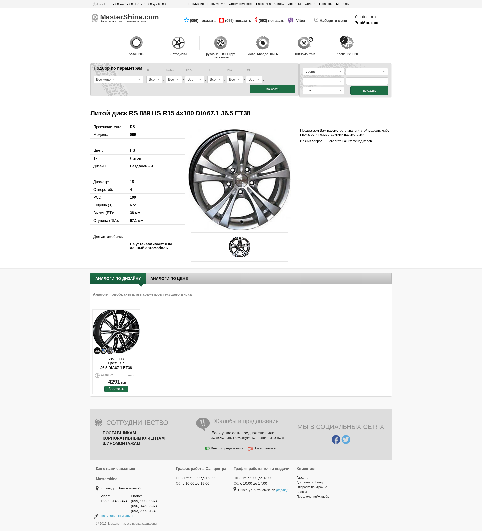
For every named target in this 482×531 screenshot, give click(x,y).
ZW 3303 (116, 359)
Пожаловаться (265, 448)
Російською (366, 23)
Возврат (303, 492)
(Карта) (282, 490)
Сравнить (107, 374)
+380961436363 (114, 501)
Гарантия (303, 477)
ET (248, 70)
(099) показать (238, 20)
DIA (229, 70)
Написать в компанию (117, 516)
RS (132, 127)
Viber (301, 20)
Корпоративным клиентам (134, 438)
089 (133, 134)
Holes (170, 70)
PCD (189, 70)
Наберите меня (333, 20)
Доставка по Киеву (310, 482)
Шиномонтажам (121, 443)
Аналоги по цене (169, 278)
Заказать (116, 389)
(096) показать (203, 20)
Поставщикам (119, 433)
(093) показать (272, 20)
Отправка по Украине (312, 487)
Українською (365, 17)
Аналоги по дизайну (118, 278)
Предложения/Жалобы (313, 496)
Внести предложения (227, 448)
